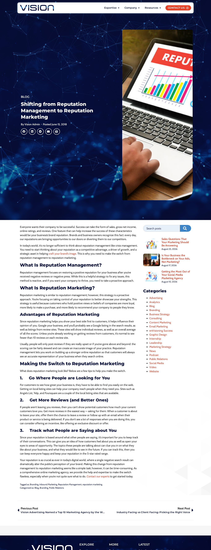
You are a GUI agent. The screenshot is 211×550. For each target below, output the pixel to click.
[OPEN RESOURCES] (160, 8)
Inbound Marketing (48, 484)
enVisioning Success (161, 330)
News (152, 351)
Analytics (154, 302)
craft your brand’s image (62, 253)
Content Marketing (160, 322)
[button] (24, 131)
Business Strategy (159, 314)
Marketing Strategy (160, 346)
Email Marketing (158, 326)
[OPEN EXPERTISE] (118, 8)
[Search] (185, 228)
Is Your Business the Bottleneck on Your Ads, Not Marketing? (176, 258)
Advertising (155, 297)
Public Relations (56, 487)
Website (154, 371)
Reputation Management (70, 484)
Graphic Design (158, 334)
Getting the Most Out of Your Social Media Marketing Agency (176, 275)
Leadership (155, 342)
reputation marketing (92, 484)
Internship (155, 338)
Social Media (156, 363)
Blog (25, 97)
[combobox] (161, 228)
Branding (34, 484)
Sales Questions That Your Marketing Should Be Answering (175, 242)
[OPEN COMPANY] (139, 8)
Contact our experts (98, 476)
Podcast (153, 355)
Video (152, 367)
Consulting (155, 318)
